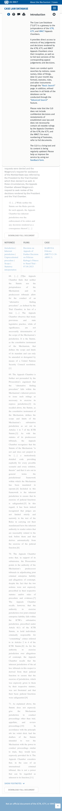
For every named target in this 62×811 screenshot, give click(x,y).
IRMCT (42, 31)
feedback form (37, 160)
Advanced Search (39, 100)
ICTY (32, 31)
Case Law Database (16, 9)
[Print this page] (24, 14)
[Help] (14, 14)
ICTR (51, 28)
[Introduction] (8, 14)
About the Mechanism (40, 2)
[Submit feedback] (19, 14)
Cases (55, 2)
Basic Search (48, 86)
